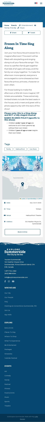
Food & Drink (9, 393)
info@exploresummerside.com (16, 277)
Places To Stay (9, 332)
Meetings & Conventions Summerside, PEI (20, 306)
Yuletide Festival (10, 358)
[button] (36, 3)
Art (5, 371)
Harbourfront (20, 149)
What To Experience (12, 341)
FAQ (6, 302)
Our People (8, 297)
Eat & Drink (8, 328)
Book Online (22, 232)
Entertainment (27, 25)
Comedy (7, 376)
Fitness (7, 389)
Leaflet (23, 198)
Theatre (7, 406)
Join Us (7, 310)
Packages (8, 349)
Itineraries (8, 354)
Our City (7, 293)
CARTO (40, 198)
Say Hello (8, 315)
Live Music (33, 149)
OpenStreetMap (31, 198)
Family (6, 380)
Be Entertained (10, 345)
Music (22, 28)
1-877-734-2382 (10, 271)
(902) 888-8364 (10, 273)
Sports (7, 401)
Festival (7, 384)
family (8, 149)
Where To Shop (10, 336)
